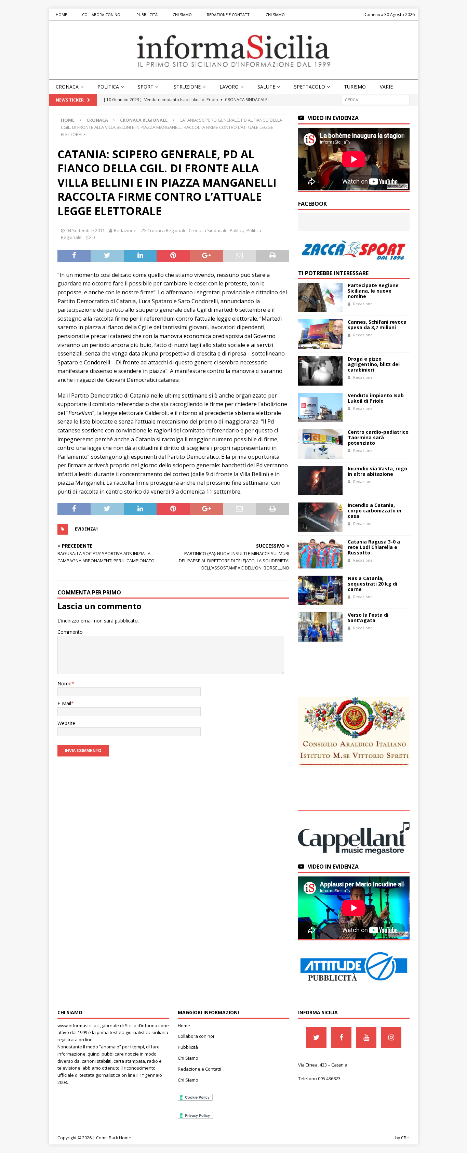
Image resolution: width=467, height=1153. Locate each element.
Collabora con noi (101, 14)
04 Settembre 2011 (85, 230)
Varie (386, 86)
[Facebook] (341, 1037)
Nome (64, 683)
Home (61, 14)
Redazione (125, 230)
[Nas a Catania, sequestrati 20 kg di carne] (320, 590)
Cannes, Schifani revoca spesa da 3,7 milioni (377, 325)
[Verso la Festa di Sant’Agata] (320, 627)
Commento (70, 632)
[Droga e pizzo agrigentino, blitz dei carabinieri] (320, 371)
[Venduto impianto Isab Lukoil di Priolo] (320, 407)
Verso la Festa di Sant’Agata (368, 618)
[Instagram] (391, 1037)
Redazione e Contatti (229, 14)
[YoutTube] (366, 1037)
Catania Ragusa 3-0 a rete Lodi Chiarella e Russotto (374, 547)
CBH (405, 1138)
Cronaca (67, 86)
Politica (108, 86)
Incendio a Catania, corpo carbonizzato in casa (374, 510)
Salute (266, 86)
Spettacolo (309, 86)
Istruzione (186, 86)
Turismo (355, 86)
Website (66, 723)
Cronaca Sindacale (208, 230)
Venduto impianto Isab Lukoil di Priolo (376, 398)
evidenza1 (86, 529)
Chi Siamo (182, 14)
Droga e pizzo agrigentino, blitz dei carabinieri (374, 364)
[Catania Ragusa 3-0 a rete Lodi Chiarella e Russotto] (320, 553)
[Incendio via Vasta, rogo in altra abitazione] (320, 480)
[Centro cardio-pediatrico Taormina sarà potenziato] (320, 444)
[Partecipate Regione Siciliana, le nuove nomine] (320, 297)
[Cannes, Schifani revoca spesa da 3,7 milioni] (320, 334)
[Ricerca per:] (375, 99)
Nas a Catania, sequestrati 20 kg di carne (372, 583)
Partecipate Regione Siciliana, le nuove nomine (373, 290)
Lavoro (229, 86)
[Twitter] (316, 1037)
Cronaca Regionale (167, 230)
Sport (146, 86)
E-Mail (64, 703)
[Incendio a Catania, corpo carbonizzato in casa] (320, 517)
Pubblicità (147, 14)
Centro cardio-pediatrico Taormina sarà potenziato (378, 437)
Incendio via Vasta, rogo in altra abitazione (377, 471)
